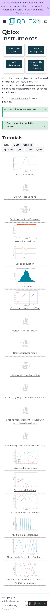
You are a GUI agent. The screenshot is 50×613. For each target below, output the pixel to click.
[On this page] (45, 21)
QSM (39, 149)
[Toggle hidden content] (45, 109)
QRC (19, 149)
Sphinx (5, 609)
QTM (29, 149)
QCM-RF (8, 149)
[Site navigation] (4, 21)
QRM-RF (27, 145)
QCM (16, 145)
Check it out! (22, 13)
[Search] (38, 21)
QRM (6, 145)
